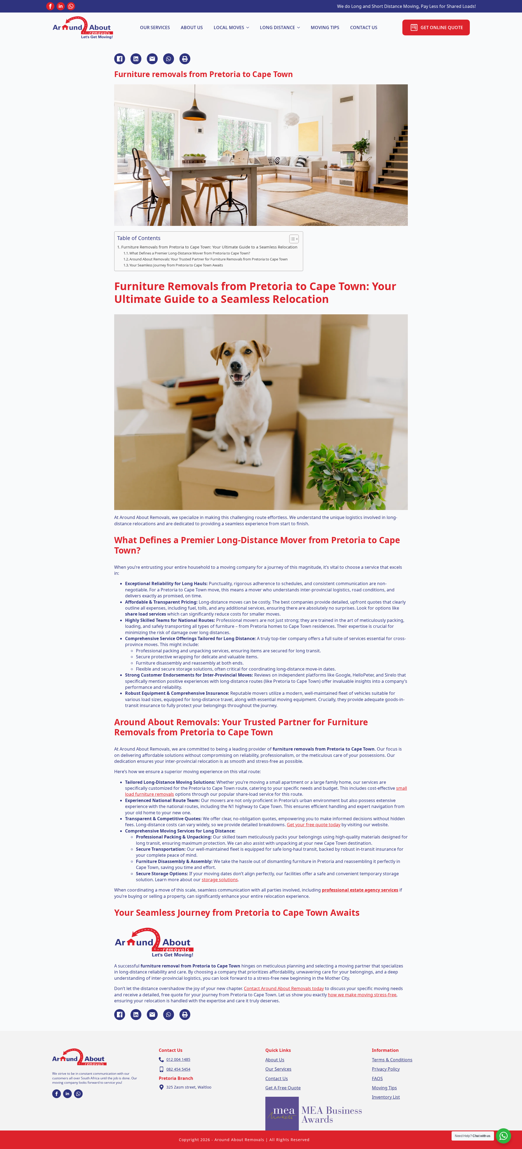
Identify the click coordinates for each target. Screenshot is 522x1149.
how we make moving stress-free (362, 995)
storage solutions (220, 880)
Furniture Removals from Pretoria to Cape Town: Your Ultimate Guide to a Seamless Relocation (209, 247)
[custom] (71, 6)
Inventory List (386, 1097)
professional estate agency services (360, 890)
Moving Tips (325, 27)
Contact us (363, 27)
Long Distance (277, 27)
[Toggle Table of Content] (291, 239)
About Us (274, 1060)
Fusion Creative (327, 1139)
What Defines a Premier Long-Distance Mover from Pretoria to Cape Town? (189, 253)
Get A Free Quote (283, 1088)
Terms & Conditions (392, 1060)
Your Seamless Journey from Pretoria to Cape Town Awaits (176, 265)
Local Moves (229, 27)
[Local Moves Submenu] (249, 27)
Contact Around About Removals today (284, 988)
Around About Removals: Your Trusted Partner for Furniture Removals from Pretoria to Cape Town (208, 259)
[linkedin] (61, 6)
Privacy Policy (386, 1069)
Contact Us (276, 1079)
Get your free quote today (313, 825)
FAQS (377, 1079)
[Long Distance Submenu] (300, 27)
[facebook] (50, 6)
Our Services (155, 27)
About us (192, 27)
